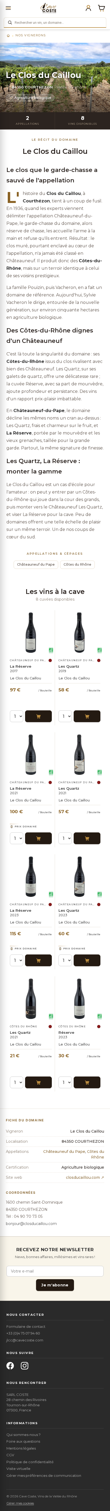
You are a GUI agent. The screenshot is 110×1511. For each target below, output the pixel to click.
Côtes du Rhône (77, 564)
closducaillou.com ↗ (85, 1177)
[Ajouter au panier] (38, 716)
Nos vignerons (30, 35)
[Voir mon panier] (101, 8)
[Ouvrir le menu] (8, 8)
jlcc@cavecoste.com (24, 1340)
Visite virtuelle (18, 1468)
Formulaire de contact (25, 1326)
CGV (10, 1455)
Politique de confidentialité (30, 1462)
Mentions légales (21, 1448)
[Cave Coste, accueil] (48, 8)
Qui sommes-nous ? (23, 1434)
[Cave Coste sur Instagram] (26, 1367)
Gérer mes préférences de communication (43, 1475)
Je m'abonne (54, 1285)
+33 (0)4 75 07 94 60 (23, 1333)
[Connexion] (88, 8)
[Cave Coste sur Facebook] (11, 1367)
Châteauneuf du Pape (36, 564)
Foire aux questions (23, 1441)
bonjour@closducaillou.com (31, 1223)
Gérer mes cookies (20, 1503)
